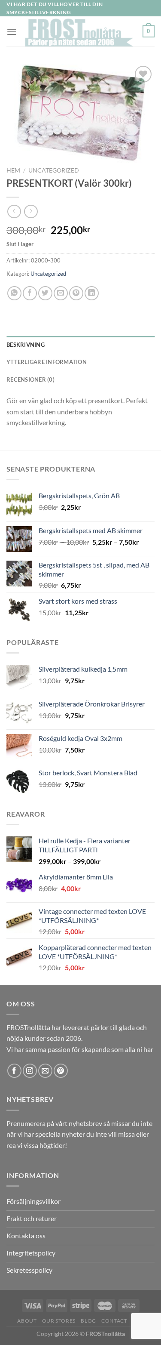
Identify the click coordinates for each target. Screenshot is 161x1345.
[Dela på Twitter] (45, 293)
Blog (88, 1320)
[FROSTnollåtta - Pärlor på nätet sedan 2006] (79, 31)
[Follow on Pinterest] (61, 1071)
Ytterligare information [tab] (46, 361)
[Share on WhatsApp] (14, 293)
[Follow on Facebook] (14, 1071)
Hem (13, 170)
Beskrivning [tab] (25, 344)
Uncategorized (53, 170)
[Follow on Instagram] (30, 1071)
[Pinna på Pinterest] (76, 293)
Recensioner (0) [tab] (30, 379)
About (26, 1320)
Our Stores (59, 1320)
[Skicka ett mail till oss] (45, 1071)
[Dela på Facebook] (30, 293)
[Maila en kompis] (61, 293)
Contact (114, 1320)
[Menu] (11, 31)
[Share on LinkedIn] (92, 293)
